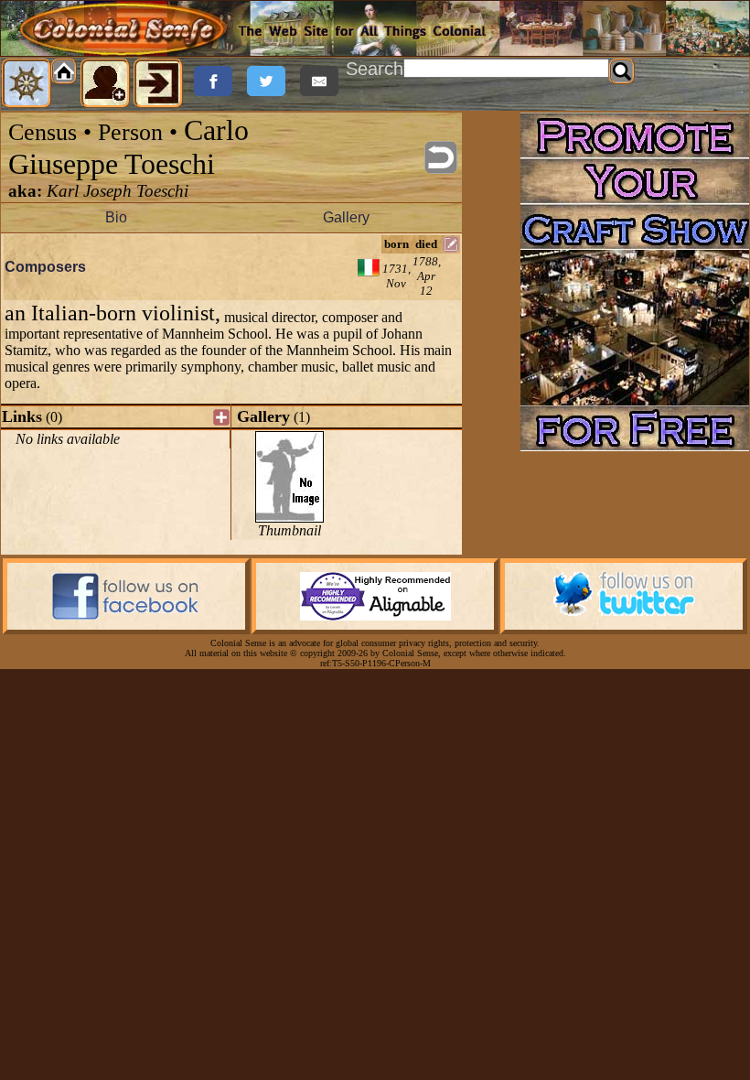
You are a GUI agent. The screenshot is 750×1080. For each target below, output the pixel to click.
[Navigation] (26, 83)
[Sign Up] (105, 83)
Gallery (346, 217)
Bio (116, 217)
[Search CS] (622, 71)
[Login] (158, 83)
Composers (45, 267)
